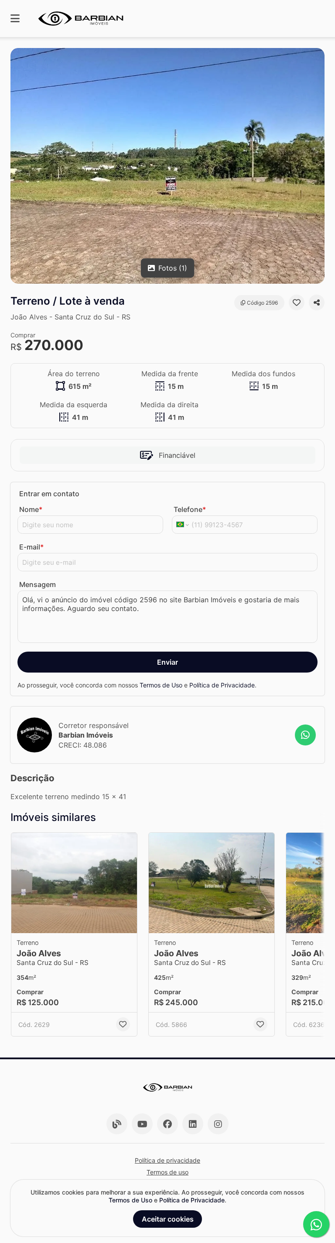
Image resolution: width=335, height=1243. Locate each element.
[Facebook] (167, 1123)
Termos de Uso (161, 685)
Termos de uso (167, 1172)
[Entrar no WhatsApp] (305, 735)
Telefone (190, 509)
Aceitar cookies (168, 1219)
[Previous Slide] (295, 883)
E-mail (31, 547)
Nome (30, 509)
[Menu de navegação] (15, 18)
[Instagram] (218, 1123)
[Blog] (116, 1123)
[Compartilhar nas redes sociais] (317, 302)
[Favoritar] (296, 302)
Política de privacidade (167, 1160)
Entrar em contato (49, 493)
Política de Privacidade (222, 685)
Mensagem (37, 584)
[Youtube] (142, 1123)
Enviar (167, 662)
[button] (167, 166)
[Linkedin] (192, 1123)
